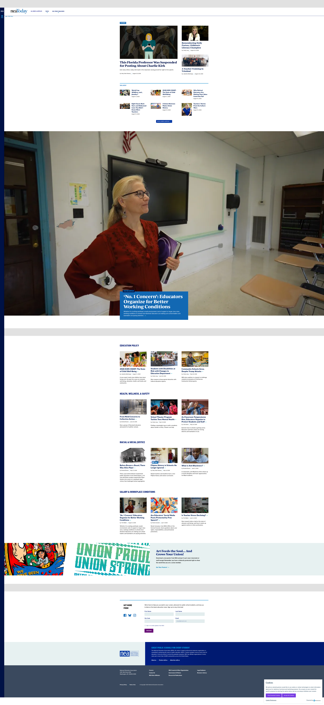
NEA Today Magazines (58, 11)
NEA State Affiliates (154, 675)
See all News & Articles (163, 121)
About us (153, 660)
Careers (151, 670)
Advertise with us (175, 660)
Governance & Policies (175, 673)
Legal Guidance (201, 670)
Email (177, 618)
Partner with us (163, 660)
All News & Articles (36, 11)
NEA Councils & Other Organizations (178, 670)
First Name (148, 611)
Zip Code (147, 618)
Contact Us (152, 673)
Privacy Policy (123, 684)
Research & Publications (175, 675)
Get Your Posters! (161, 567)
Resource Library (202, 673)
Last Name (179, 611)
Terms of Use (133, 684)
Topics (47, 11)
